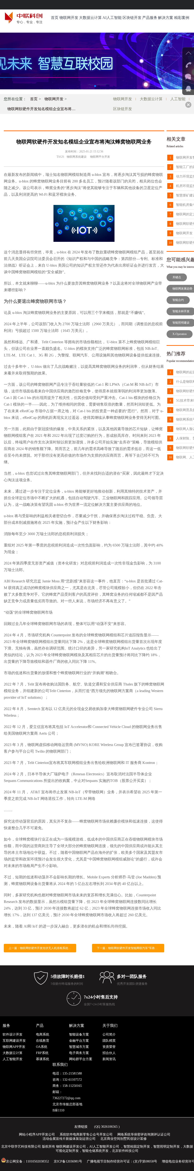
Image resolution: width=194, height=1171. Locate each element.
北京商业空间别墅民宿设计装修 (123, 1139)
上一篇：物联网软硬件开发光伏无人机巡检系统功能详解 (42, 948)
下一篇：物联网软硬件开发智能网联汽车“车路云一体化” (130, 948)
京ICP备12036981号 (68, 1161)
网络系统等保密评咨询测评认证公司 (143, 1134)
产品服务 (149, 18)
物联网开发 (68, 18)
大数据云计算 (90, 18)
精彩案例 (181, 18)
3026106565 (109, 1126)
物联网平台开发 (100, 156)
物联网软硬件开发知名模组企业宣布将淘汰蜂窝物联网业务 (43, 109)
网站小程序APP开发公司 (37, 1134)
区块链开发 (132, 18)
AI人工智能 (112, 18)
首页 (54, 18)
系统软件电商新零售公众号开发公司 (86, 1134)
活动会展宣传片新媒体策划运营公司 (69, 1139)
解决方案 (165, 18)
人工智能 (177, 99)
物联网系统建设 (77, 156)
